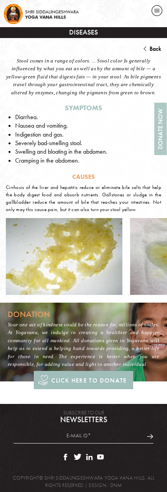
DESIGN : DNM (105, 485)
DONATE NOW (160, 129)
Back (155, 49)
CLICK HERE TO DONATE (89, 380)
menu (157, 10)
